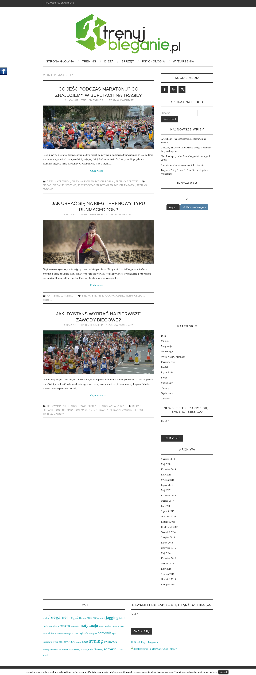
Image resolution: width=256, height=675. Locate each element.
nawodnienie (49, 633)
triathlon (57, 649)
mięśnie (75, 626)
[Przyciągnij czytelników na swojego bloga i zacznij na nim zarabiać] (154, 648)
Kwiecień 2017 (168, 495)
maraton (129, 185)
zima (120, 649)
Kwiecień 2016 (168, 558)
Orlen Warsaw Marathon (88, 181)
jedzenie (70, 185)
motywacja (101, 410)
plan (95, 633)
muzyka (101, 626)
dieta (96, 618)
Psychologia (153, 61)
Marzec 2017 (167, 500)
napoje (116, 626)
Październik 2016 (169, 526)
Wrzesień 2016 (168, 532)
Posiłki (109, 181)
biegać (47, 185)
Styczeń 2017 (167, 511)
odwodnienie (62, 633)
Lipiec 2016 (167, 542)
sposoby (63, 641)
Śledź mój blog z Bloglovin (144, 642)
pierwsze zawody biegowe (127, 410)
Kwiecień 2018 (168, 469)
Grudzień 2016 (168, 516)
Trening (89, 61)
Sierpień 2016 (168, 537)
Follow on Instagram (196, 207)
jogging (109, 296)
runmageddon (135, 296)
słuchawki (80, 642)
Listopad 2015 (168, 584)
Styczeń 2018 (167, 479)
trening (142, 185)
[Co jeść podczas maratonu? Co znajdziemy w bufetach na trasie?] (98, 127)
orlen (76, 633)
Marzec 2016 (167, 563)
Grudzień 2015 (168, 579)
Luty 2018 (166, 474)
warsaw (65, 649)
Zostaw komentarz (121, 100)
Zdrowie (132, 181)
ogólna (70, 633)
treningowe (110, 641)
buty (89, 618)
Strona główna (60, 61)
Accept (223, 671)
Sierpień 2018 (168, 458)
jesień (102, 618)
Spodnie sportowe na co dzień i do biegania (182, 165)
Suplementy (167, 382)
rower (55, 641)
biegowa (82, 618)
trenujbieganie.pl (93, 100)
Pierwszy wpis (168, 361)
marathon (116, 185)
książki (45, 626)
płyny (114, 633)
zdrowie (48, 189)
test (86, 641)
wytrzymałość (88, 649)
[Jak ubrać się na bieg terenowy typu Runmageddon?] (98, 242)
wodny (77, 649)
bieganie (58, 185)
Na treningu (62, 181)
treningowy (48, 649)
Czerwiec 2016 (168, 547)
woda (71, 649)
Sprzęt (128, 61)
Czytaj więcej (98, 170)
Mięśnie (165, 341)
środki (46, 655)
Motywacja (54, 406)
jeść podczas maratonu (93, 185)
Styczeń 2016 (167, 574)
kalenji (122, 618)
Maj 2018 (165, 464)
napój (122, 626)
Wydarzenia (183, 61)
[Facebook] (164, 89)
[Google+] (173, 89)
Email (165, 421)
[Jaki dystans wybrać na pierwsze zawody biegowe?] (98, 352)
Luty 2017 (166, 506)
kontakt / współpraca (59, 3)
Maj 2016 (165, 553)
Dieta (109, 61)
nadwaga (109, 626)
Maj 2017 (165, 490)
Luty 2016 (166, 568)
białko (46, 618)
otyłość (83, 633)
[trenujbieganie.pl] (128, 33)
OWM (90, 633)
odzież (120, 296)
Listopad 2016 (168, 521)
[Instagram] (182, 89)
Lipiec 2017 (167, 485)
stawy (71, 641)
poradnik (104, 632)
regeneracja (47, 641)
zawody (59, 414)
